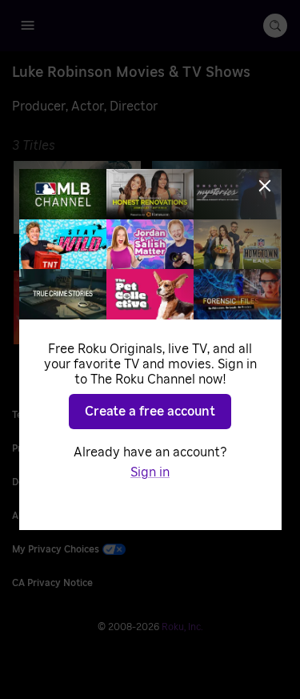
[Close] (265, 186)
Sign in (150, 472)
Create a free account (150, 411)
